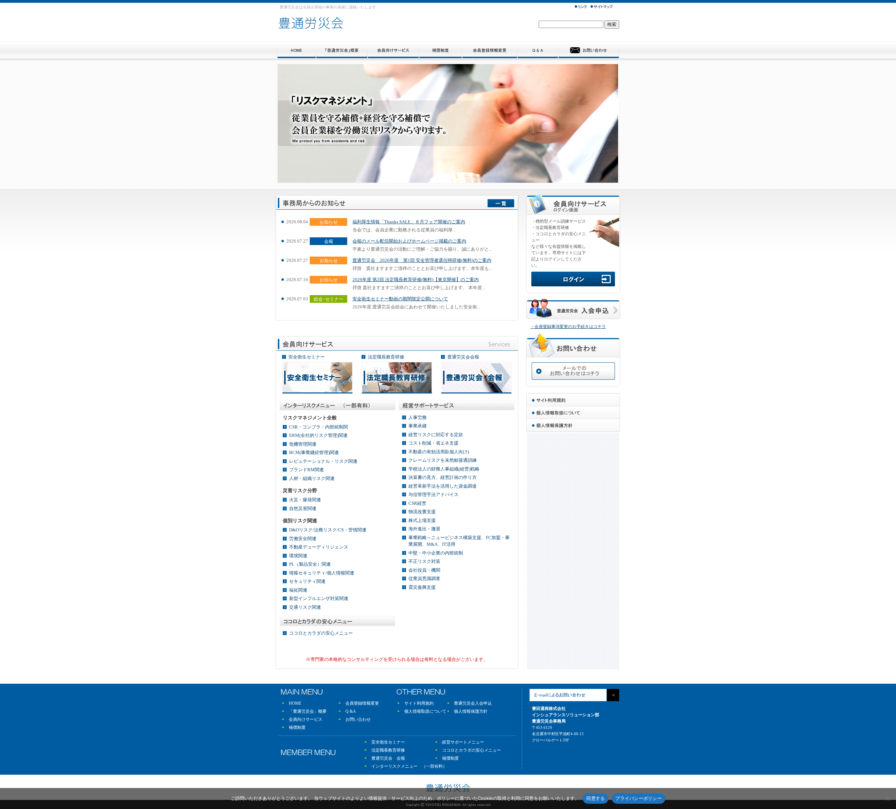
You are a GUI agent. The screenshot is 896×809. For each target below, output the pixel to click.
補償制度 (297, 727)
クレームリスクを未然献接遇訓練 (442, 460)
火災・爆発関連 (305, 499)
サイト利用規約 (419, 703)
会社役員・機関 (424, 570)
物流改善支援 (422, 511)
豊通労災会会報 (463, 357)
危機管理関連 (302, 444)
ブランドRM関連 (306, 469)
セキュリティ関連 (307, 581)
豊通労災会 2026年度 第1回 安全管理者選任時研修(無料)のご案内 (421, 260)
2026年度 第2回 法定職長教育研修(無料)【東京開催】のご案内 (415, 279)
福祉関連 (298, 590)
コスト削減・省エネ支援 (433, 443)
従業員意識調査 (424, 578)
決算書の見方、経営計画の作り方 (442, 477)
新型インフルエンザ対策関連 (318, 598)
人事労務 (417, 417)
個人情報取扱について (425, 711)
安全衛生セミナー (306, 357)
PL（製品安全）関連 (310, 564)
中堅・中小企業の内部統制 (435, 553)
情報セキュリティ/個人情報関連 (321, 573)
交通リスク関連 (305, 607)
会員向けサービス (305, 719)
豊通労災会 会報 (388, 758)
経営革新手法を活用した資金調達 (442, 486)
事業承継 (417, 425)
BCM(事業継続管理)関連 (314, 452)
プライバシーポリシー (638, 798)
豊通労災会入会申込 (473, 703)
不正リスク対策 (424, 561)
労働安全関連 (302, 538)
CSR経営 (417, 503)
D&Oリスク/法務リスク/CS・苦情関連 (327, 529)
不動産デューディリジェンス (318, 547)
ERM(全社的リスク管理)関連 (318, 435)
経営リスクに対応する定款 (435, 434)
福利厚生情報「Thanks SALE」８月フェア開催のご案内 (408, 221)
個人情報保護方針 (471, 711)
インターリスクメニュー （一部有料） (409, 766)
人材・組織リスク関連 (312, 478)
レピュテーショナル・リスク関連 (323, 461)
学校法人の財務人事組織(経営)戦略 (443, 469)
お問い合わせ (358, 719)
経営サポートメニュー (463, 742)
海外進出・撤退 (424, 528)
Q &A (350, 711)
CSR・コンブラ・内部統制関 (318, 427)
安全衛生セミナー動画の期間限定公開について (400, 298)
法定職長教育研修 (386, 357)
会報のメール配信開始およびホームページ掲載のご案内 (409, 241)
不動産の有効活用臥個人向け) (438, 451)
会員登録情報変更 (362, 703)
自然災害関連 (302, 508)
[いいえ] (887, 798)
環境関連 (298, 555)
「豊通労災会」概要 (308, 711)
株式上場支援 (422, 520)
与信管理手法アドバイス (433, 494)
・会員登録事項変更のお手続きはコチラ (568, 326)
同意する (595, 798)
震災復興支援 (422, 587)
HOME (295, 703)
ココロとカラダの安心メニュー (321, 633)
